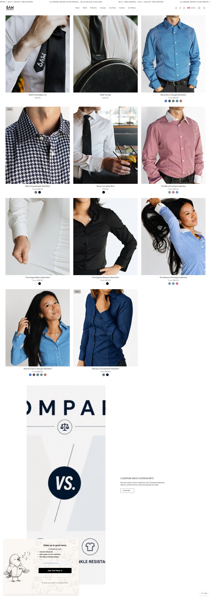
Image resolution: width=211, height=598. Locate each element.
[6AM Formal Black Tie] (37, 54)
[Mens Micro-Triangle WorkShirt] (173, 54)
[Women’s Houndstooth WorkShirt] (105, 327)
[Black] (103, 192)
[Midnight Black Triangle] (169, 101)
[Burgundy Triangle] (180, 101)
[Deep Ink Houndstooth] (36, 192)
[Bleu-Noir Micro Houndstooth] (39, 192)
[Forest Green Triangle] (173, 101)
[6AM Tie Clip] (105, 54)
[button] (85, 8)
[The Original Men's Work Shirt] (37, 236)
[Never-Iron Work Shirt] (105, 145)
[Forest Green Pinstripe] (169, 192)
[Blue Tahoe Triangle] (166, 101)
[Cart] (204, 8)
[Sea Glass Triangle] (177, 101)
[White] (107, 192)
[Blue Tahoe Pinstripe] (177, 192)
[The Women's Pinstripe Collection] (173, 236)
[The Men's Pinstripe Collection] (173, 145)
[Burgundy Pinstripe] (173, 192)
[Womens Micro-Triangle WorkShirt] (37, 327)
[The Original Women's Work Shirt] (105, 236)
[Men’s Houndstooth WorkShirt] (37, 145)
